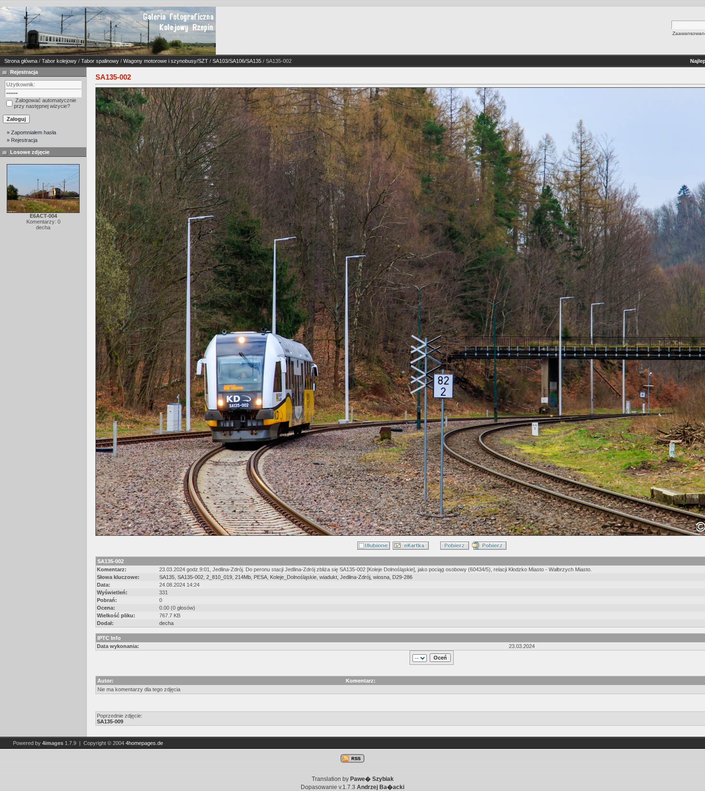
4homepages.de (144, 743)
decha (166, 623)
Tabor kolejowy (59, 61)
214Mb (243, 577)
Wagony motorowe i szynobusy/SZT (165, 61)
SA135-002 (190, 577)
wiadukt (328, 577)
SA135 (167, 577)
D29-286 (402, 577)
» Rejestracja (22, 140)
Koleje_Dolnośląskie (293, 577)
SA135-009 (110, 721)
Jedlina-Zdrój (355, 577)
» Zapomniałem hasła (31, 132)
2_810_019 (219, 577)
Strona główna (20, 61)
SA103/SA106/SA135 (236, 61)
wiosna (381, 577)
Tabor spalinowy (100, 61)
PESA (260, 577)
